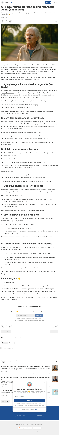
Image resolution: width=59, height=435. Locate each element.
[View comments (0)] (6, 21)
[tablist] (8, 342)
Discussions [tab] (13, 362)
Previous (7, 332)
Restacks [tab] (11, 342)
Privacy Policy (41, 405)
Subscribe (48, 2)
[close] (44, 382)
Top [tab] (3, 362)
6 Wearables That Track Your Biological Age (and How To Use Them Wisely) (25, 366)
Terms (32, 424)
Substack (22, 431)
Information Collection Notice (29, 405)
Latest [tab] (7, 362)
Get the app (37, 428)
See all (4, 401)
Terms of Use (37, 403)
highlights (4, 95)
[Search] (56, 361)
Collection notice (38, 424)
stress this (35, 153)
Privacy (28, 424)
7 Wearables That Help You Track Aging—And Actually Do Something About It (25, 378)
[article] (29, 369)
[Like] (2, 21)
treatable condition (8, 93)
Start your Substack (25, 428)
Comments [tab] (5, 342)
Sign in (55, 2)
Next (53, 332)
